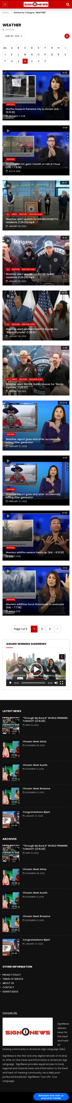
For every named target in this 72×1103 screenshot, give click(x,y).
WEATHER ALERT (35, 214)
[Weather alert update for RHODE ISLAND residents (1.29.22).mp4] (36, 260)
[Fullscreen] (61, 682)
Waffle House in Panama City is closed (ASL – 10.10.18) (33, 110)
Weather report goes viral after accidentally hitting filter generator (33, 441)
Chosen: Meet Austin (35, 765)
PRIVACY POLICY (12, 974)
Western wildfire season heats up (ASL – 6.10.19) (35, 552)
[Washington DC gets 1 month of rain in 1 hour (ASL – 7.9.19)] (36, 150)
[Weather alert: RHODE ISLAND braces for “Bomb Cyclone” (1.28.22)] (36, 370)
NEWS (14, 214)
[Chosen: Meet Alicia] (11, 749)
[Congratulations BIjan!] (11, 819)
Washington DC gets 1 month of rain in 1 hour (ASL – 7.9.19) (33, 165)
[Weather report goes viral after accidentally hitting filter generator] (36, 426)
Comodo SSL (10, 1013)
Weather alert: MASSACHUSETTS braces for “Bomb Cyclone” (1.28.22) (32, 330)
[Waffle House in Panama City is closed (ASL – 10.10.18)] (36, 95)
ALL (5, 48)
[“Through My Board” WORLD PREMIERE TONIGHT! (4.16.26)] (11, 725)
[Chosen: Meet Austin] (11, 772)
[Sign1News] (36, 4)
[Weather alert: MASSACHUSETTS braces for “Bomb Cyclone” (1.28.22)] (36, 315)
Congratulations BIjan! (36, 812)
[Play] (10, 682)
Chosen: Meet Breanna (36, 788)
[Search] (68, 4)
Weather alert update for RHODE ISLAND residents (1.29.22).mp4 (30, 275)
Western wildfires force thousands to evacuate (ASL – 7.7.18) (35, 606)
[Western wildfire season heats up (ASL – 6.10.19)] (36, 536)
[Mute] (56, 682)
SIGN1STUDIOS (10, 991)
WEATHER (10, 104)
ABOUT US (8, 983)
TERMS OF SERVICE (13, 979)
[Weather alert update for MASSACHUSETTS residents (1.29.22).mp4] (36, 205)
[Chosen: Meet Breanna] (11, 796)
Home (6, 12)
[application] (36, 669)
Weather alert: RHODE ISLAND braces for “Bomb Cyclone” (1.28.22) (34, 386)
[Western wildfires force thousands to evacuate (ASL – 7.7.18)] (36, 591)
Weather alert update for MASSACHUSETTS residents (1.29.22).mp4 (32, 220)
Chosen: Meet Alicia (34, 741)
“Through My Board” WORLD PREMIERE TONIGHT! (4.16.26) (45, 719)
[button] (36, 669)
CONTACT (8, 987)
